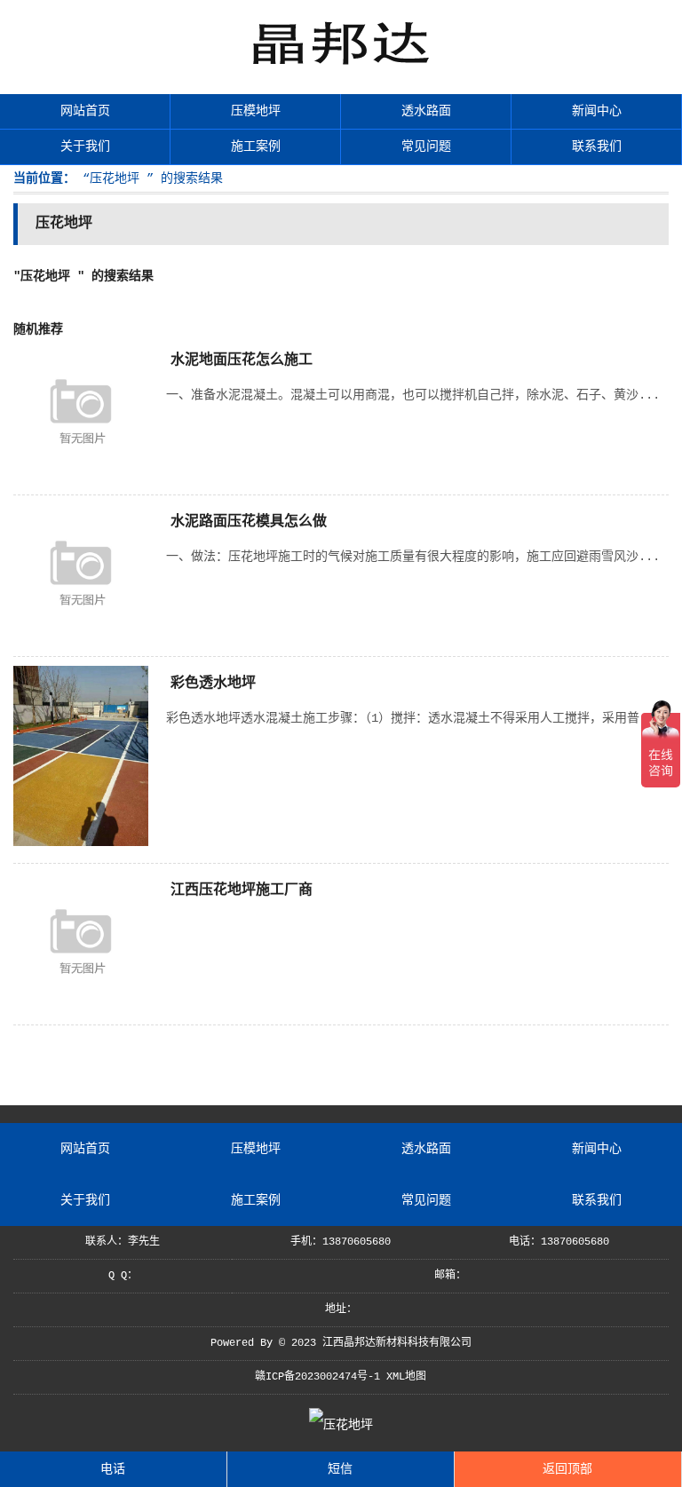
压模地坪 (256, 111)
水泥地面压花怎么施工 (241, 360)
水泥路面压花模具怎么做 (248, 522)
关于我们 (85, 146)
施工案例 (256, 146)
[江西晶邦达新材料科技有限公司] (341, 71)
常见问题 (426, 146)
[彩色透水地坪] (80, 842)
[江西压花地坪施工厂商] (80, 1004)
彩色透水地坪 (213, 684)
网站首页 (85, 111)
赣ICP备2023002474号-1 (317, 1377)
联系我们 (597, 146)
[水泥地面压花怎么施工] (80, 474)
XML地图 (406, 1377)
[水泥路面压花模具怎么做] (80, 636)
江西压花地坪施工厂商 (241, 890)
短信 (340, 1469)
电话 (112, 1469)
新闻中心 (597, 111)
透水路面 (426, 111)
